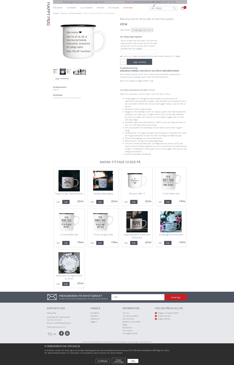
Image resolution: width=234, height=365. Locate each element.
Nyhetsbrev (127, 327)
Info (58, 202)
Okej (133, 361)
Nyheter (100, 7)
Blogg (125, 324)
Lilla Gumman (128, 319)
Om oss (126, 313)
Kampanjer (128, 7)
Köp (66, 202)
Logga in (93, 321)
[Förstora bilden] (83, 47)
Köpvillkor (94, 316)
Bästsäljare (113, 7)
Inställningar (103, 361)
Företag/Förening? (130, 333)
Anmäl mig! (175, 297)
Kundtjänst (94, 313)
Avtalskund (94, 319)
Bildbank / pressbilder (132, 321)
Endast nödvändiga (118, 361)
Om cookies (127, 330)
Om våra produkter (131, 316)
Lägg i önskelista (62, 78)
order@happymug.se (62, 323)
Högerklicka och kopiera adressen (67, 97)
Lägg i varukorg (139, 62)
